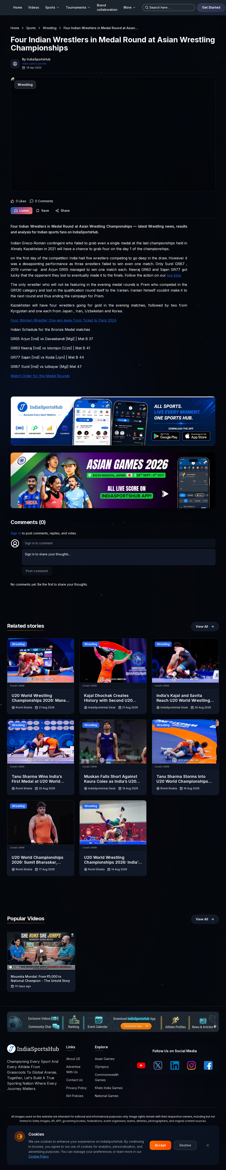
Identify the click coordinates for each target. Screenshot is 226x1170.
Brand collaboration (107, 7)
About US (73, 1059)
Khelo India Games (109, 1088)
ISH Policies (74, 1096)
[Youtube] (141, 1065)
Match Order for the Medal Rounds (40, 376)
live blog (174, 275)
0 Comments (44, 201)
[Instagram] (191, 1065)
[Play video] (41, 951)
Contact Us (74, 1080)
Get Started (211, 7)
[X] (158, 1065)
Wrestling (49, 28)
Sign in (16, 533)
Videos (33, 7)
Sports (50, 7)
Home (17, 7)
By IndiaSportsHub (36, 59)
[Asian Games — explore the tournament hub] (113, 480)
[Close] (208, 1145)
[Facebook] (208, 1065)
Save (45, 210)
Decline (185, 1145)
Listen (24, 210)
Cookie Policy (38, 1156)
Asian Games (105, 1059)
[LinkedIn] (175, 1065)
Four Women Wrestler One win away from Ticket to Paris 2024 (64, 320)
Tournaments (76, 7)
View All (202, 626)
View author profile (34, 63)
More (128, 7)
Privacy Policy (76, 1088)
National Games (107, 1096)
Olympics (102, 1067)
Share (65, 210)
